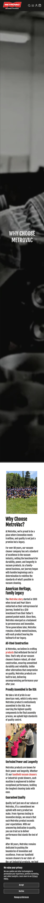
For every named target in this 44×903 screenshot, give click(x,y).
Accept (21, 885)
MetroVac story (16, 599)
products (10, 652)
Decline (21, 891)
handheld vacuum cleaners (24, 774)
